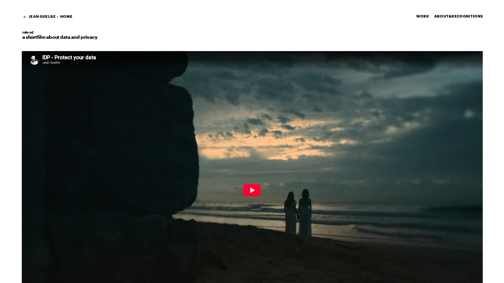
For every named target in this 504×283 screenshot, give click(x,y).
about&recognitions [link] (458, 16)
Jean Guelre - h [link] (46, 16)
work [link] (422, 16)
